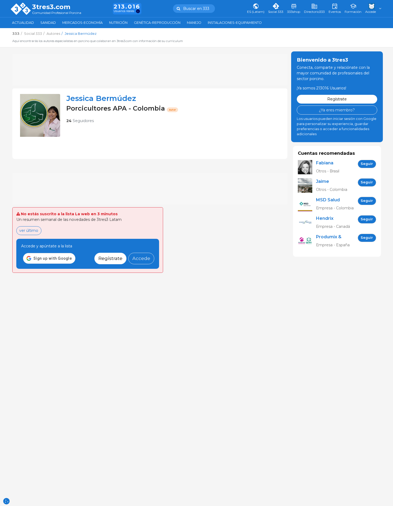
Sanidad (48, 23)
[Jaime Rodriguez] (307, 185)
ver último (28, 230)
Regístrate (110, 258)
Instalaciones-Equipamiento (235, 23)
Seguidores (80, 120)
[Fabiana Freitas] (307, 167)
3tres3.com (51, 7)
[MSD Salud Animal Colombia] (307, 204)
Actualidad (23, 23)
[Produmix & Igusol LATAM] (307, 240)
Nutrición (118, 23)
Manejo (194, 23)
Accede (141, 258)
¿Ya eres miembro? (337, 109)
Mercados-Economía (82, 23)
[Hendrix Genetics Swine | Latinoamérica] (307, 222)
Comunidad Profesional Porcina (56, 13)
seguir (367, 164)
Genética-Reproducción (157, 23)
